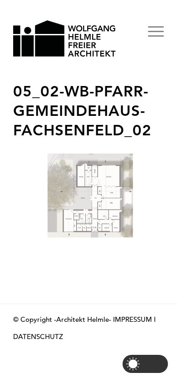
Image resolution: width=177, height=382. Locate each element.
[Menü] (151, 40)
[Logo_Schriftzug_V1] (73, 38)
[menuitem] (130, 29)
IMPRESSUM (132, 319)
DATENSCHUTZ (38, 336)
